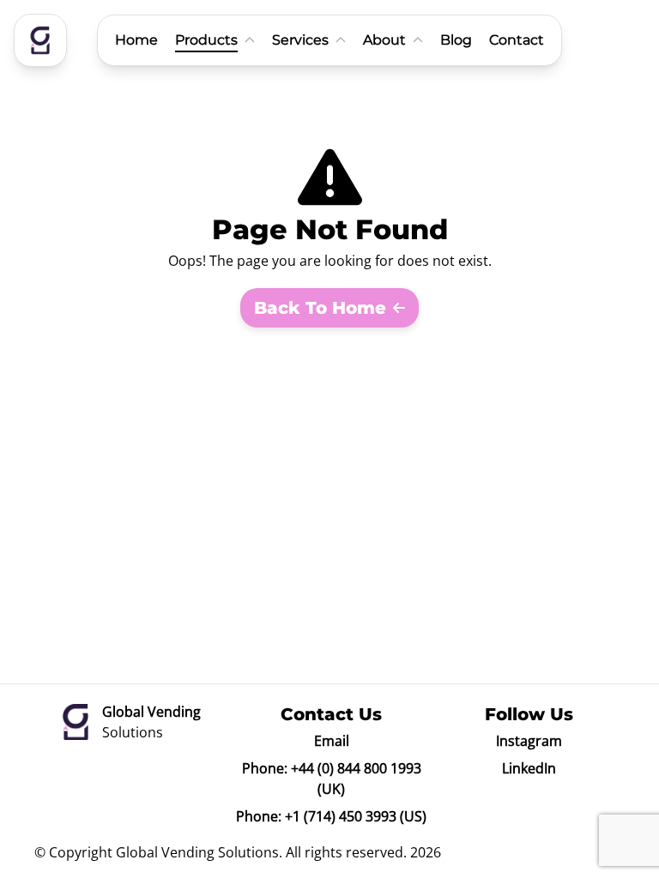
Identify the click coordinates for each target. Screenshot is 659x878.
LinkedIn (529, 768)
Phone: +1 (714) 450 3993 (316, 816)
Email (331, 740)
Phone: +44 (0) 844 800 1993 (331, 768)
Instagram (529, 740)
